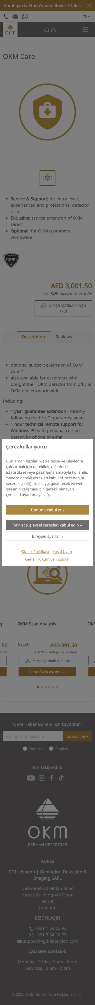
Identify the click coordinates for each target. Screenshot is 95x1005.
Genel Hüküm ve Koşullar (47, 559)
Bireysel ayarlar (46, 536)
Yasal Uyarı (62, 551)
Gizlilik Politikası (35, 551)
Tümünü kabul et (46, 510)
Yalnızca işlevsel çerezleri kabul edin (46, 525)
